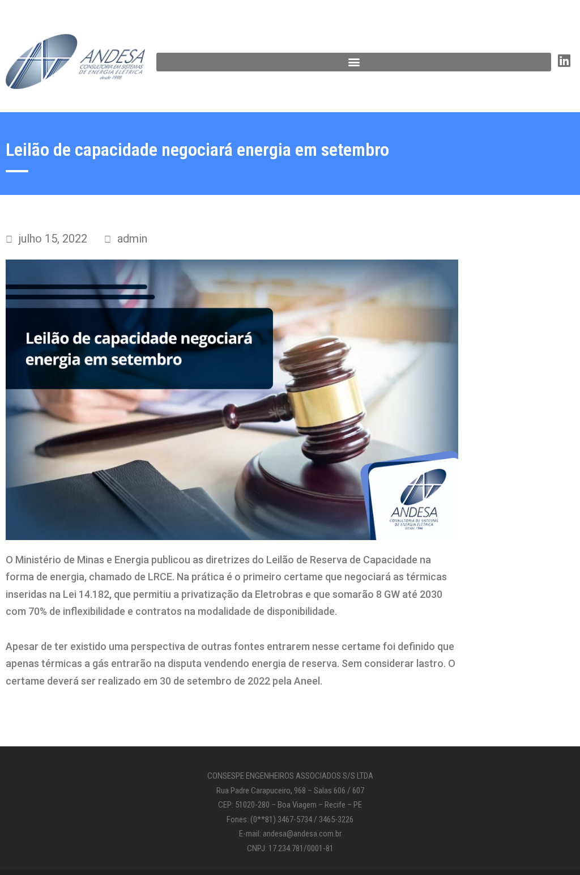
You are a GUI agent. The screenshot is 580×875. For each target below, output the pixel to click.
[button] (354, 62)
